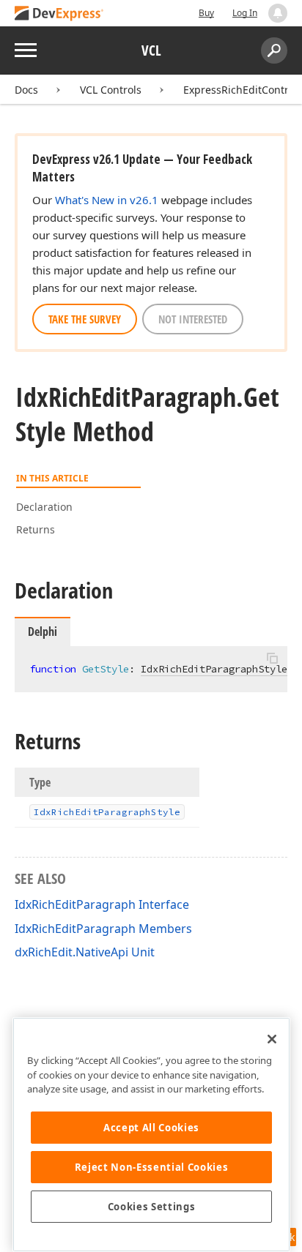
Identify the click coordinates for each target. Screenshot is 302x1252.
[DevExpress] (59, 14)
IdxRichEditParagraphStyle (214, 668)
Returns (35, 529)
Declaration (44, 507)
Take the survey (84, 319)
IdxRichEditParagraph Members (103, 929)
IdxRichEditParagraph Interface (102, 904)
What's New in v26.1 (106, 199)
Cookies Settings (152, 1206)
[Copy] (272, 658)
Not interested (192, 319)
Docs (26, 90)
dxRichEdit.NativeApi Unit (85, 952)
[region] (151, 1134)
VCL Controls (110, 90)
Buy (206, 13)
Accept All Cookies (151, 1127)
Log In (244, 13)
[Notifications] (277, 13)
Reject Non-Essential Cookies (151, 1167)
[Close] (272, 1039)
